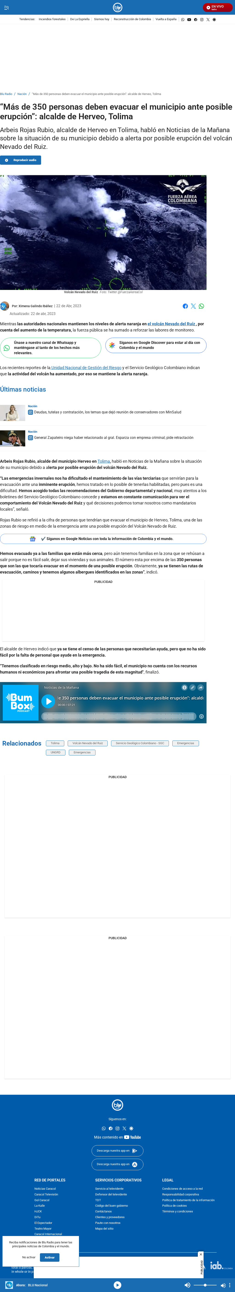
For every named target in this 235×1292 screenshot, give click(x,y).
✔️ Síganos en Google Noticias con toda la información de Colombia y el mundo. (107, 539)
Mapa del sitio (104, 1228)
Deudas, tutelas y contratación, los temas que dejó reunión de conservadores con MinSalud (107, 412)
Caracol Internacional (48, 1234)
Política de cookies (174, 1205)
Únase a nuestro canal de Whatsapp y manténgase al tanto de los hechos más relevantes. (47, 347)
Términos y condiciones (177, 1211)
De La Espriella (80, 19)
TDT (98, 1200)
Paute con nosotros (107, 1223)
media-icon (117, 1285)
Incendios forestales (52, 19)
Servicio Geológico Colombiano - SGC (140, 743)
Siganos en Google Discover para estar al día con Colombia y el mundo (159, 345)
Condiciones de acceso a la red (182, 1188)
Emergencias (185, 743)
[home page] (117, 7)
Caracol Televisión (46, 1194)
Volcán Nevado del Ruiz (88, 743)
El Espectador (43, 1223)
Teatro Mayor (42, 1228)
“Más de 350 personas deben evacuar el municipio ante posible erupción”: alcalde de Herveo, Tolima (96, 94)
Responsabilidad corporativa (180, 1194)
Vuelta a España (166, 19)
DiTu (37, 1217)
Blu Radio (6, 94)
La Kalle (39, 1205)
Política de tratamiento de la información (188, 1200)
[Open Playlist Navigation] (229, 1285)
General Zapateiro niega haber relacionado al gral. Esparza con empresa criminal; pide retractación (113, 437)
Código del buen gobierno (111, 1205)
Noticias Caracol (45, 1188)
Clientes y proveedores (110, 1217)
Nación (22, 94)
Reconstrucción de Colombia (132, 19)
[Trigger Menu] (6, 7)
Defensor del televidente (111, 1194)
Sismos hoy (101, 19)
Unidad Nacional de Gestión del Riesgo (85, 367)
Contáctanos (103, 1211)
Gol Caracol (41, 1200)
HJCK (38, 1211)
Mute (187, 1285)
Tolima (104, 461)
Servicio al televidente (109, 1188)
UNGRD (56, 752)
